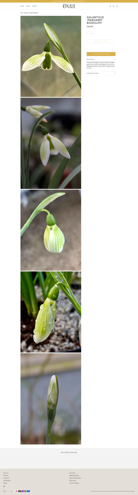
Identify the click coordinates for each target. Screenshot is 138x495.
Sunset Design (131, 491)
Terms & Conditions (74, 483)
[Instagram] (4, 486)
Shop (21, 12)
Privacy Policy (72, 480)
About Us (6, 475)
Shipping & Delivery (93, 73)
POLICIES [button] (72, 473)
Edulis (95, 491)
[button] (28, 6)
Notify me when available (101, 54)
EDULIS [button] (6, 473)
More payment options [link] (92, 50)
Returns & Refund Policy (75, 478)
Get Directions (7, 480)
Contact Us (6, 478)
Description (90, 59)
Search (5, 483)
